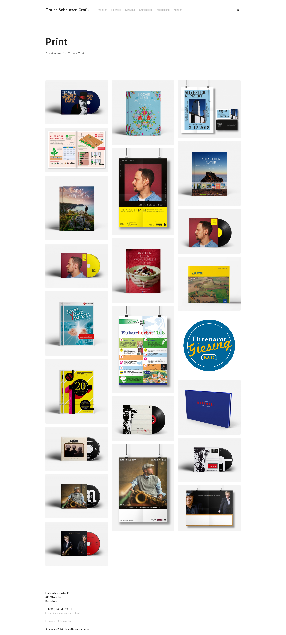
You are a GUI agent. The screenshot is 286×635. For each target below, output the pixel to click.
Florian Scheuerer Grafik (67, 10)
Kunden (178, 9)
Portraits (116, 9)
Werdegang (163, 9)
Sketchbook (146, 9)
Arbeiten (102, 9)
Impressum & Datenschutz (59, 621)
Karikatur (130, 9)
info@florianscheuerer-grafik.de (64, 613)
